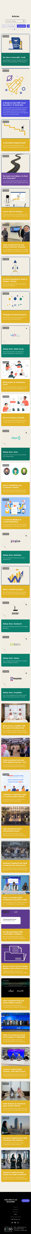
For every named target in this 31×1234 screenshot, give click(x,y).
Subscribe (26, 1200)
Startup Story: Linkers (11, 658)
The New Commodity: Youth (14, 57)
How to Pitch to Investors (12, 211)
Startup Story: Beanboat (12, 624)
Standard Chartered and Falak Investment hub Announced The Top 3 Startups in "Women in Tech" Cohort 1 (15, 866)
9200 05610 (15, 1211)
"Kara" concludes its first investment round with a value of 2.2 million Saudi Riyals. (15, 899)
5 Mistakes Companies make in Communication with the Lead (14, 796)
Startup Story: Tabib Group (13, 349)
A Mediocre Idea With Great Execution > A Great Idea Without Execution (14, 105)
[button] (9, 29)
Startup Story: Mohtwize (12, 555)
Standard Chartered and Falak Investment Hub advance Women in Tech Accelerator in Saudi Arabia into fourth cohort (15, 1141)
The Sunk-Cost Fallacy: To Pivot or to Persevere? (15, 177)
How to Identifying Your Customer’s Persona (12, 486)
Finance (4, 26)
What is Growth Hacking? (13, 589)
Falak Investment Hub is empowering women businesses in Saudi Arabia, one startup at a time (14, 832)
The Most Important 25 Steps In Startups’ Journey (15, 280)
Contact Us (15, 1207)
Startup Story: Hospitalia (12, 692)
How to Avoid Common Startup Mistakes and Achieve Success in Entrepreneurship (15, 968)
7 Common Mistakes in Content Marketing (12, 521)
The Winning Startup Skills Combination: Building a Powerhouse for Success (13, 934)
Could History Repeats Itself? (14, 143)
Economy (13, 26)
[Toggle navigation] (27, 3)
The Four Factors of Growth (13, 418)
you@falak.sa (15, 1209)
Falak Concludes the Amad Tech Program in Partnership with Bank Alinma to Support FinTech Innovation (14, 1038)
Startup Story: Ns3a (10, 452)
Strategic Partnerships (15, 1216)
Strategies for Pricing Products (14, 315)
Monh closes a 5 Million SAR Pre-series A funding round (14, 727)
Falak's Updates (24, 26)
